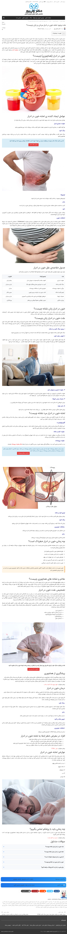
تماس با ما (18, 18)
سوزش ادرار (15, 50)
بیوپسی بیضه (8, 925)
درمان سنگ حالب (33, 145)
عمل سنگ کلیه (25, 925)
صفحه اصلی (48, 18)
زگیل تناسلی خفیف (16, 925)
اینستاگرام (28, 2)
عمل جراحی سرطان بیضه (35, 925)
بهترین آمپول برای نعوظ (38, 18)
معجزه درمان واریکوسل (60, 925)
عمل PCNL (54, 749)
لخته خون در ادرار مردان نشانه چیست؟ (54, 852)
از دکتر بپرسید (49, 2)
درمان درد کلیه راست (53, 838)
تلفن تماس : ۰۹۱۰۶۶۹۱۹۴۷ (38, 2)
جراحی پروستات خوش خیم (48, 925)
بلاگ (31, 18)
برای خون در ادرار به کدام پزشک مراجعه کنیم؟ (52, 867)
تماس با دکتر (56, 2)
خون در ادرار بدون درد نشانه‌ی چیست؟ (54, 862)
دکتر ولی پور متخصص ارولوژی (52, 931)
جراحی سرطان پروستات (23, 453)
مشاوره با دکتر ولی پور (33, 669)
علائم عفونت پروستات (16, 444)
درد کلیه (33, 643)
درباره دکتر (63, 2)
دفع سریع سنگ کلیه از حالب (51, 685)
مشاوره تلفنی (25, 18)
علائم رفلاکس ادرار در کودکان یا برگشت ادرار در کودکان (15, 914)
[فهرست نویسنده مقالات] (63, 895)
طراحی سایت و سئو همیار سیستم (7, 931)
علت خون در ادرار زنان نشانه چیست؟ (54, 847)
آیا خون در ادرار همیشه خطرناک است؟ (54, 857)
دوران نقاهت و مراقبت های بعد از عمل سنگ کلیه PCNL (51, 914)
